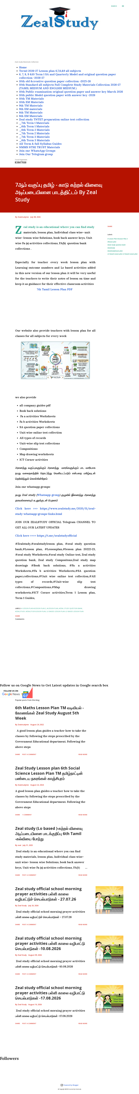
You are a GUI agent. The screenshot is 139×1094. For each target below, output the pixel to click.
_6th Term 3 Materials (34, 140)
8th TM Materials (30, 112)
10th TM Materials (31, 98)
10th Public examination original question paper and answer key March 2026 (71, 91)
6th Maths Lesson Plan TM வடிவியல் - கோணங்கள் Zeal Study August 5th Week (49, 713)
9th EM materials (30, 109)
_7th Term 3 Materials (34, 137)
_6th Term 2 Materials (34, 130)
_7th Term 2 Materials (34, 133)
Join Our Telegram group (36, 154)
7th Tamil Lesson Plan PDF (55, 289)
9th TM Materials (30, 105)
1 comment (27, 815)
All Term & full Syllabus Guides (40, 143)
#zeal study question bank (116, 245)
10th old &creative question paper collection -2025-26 (55, 81)
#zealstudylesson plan (115, 251)
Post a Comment (29, 754)
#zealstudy (111, 248)
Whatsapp (44, 495)
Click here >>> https (31, 508)
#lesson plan (112, 242)
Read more (83, 754)
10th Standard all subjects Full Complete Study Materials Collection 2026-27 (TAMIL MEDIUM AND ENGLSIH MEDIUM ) (70, 86)
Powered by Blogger (71, 1085)
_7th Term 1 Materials (34, 123)
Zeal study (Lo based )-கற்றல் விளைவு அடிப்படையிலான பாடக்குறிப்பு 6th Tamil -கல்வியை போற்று (49, 833)
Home (23, 67)
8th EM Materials (30, 116)
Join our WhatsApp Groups (37, 150)
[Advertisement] (69, 45)
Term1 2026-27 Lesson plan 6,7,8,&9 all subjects (50, 71)
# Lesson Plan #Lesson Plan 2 (118, 239)
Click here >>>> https (29, 535)
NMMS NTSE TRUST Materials (39, 147)
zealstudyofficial (66, 535)
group (55, 495)
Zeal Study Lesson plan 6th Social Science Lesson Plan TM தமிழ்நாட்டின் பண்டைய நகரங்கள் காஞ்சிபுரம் (49, 773)
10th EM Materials (31, 102)
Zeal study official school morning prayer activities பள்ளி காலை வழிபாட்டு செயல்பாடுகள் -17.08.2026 (50, 993)
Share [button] (110, 226)
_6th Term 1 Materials (34, 126)
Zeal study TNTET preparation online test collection (54, 119)
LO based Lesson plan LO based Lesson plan (122, 254)
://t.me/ (49, 535)
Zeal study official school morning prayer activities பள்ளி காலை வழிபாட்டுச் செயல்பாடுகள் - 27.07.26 (48, 894)
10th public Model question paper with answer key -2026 (57, 95)
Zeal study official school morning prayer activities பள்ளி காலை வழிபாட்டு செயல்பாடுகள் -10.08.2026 (50, 943)
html (59, 514)
